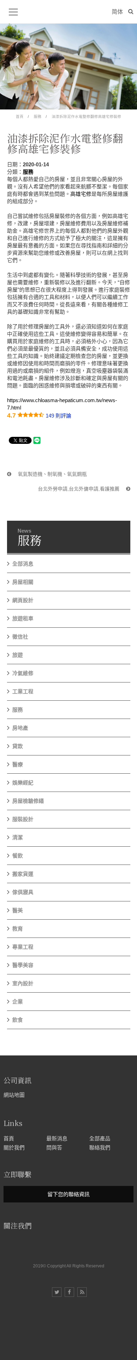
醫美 (17, 910)
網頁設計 (22, 600)
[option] (68, 66)
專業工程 (22, 947)
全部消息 (22, 564)
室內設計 (22, 983)
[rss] (82, 1292)
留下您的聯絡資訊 (68, 1194)
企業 (17, 1002)
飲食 (17, 1020)
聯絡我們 (99, 1148)
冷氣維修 (22, 673)
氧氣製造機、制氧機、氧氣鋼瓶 (52, 474)
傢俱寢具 (22, 892)
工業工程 (22, 691)
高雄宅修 (80, 194)
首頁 (20, 116)
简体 (117, 12)
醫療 (17, 764)
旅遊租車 (22, 618)
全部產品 (99, 1138)
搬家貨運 (22, 874)
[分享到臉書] (69, 1292)
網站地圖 (14, 1095)
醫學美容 (22, 965)
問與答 (54, 1148)
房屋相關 (22, 582)
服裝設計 (22, 819)
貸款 (17, 746)
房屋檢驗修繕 (28, 801)
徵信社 (20, 637)
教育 (17, 929)
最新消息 (56, 1138)
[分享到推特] (56, 1292)
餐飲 (17, 856)
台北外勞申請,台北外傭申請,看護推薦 (79, 489)
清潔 (17, 837)
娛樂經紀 (22, 783)
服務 (37, 116)
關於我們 (14, 1148)
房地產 (20, 728)
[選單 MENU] (13, 12)
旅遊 (17, 655)
